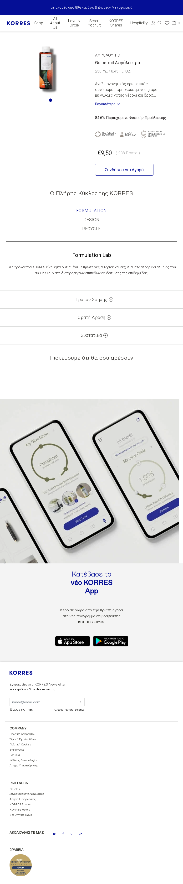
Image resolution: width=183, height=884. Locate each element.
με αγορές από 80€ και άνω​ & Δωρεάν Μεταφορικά (91, 7)
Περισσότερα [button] (105, 104)
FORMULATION (91, 210)
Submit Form (59, 699)
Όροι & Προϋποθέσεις (23, 739)
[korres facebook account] (63, 833)
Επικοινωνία (17, 750)
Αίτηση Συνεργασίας (23, 799)
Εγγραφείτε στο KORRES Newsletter (38, 687)
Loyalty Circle (74, 23)
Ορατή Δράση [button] (91, 317)
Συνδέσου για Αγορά (124, 169)
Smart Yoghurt (94, 23)
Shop (38, 23)
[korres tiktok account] (80, 833)
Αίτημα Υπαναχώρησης (24, 765)
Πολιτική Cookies (20, 744)
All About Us (55, 23)
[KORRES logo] (18, 23)
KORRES (27, 673)
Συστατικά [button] (91, 335)
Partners (15, 788)
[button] (159, 23)
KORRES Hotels (20, 809)
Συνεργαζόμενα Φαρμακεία (27, 794)
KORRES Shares (116, 23)
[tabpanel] (46, 68)
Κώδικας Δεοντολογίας (24, 760)
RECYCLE (91, 228)
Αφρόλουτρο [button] (107, 55)
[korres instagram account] (54, 834)
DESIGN (91, 219)
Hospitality (139, 23)
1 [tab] (50, 100)
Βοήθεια (15, 755)
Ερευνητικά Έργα (21, 815)
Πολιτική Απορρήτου (22, 734)
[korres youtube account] (71, 834)
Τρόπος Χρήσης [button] (91, 299)
